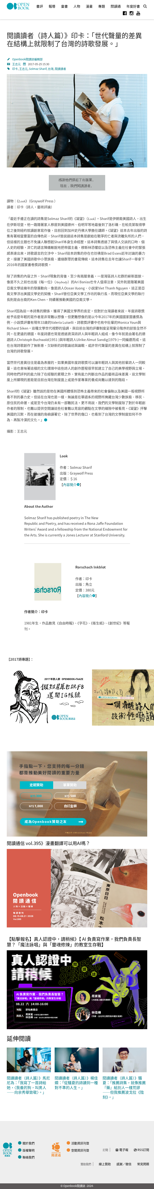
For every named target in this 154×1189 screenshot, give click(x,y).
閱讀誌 (8, 1149)
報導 (52, 6)
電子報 (123, 1149)
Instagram (131, 13)
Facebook (124, 13)
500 (73, 796)
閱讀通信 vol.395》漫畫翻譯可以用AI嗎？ (48, 843)
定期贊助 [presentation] (36, 785)
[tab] (36, 785)
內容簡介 (70, 484)
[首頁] (18, 6)
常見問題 (143, 1164)
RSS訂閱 (143, 1149)
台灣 (51, 69)
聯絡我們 (29, 1157)
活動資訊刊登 (80, 1143)
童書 (64, 6)
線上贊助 (105, 1164)
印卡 (15, 69)
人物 (76, 6)
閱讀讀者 (60, 69)
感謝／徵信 (123, 1164)
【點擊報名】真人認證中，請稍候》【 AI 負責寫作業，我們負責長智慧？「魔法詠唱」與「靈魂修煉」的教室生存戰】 (74, 941)
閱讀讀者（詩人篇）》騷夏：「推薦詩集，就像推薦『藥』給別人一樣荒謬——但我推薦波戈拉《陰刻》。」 (124, 1087)
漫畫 (89, 6)
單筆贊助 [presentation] (70, 785)
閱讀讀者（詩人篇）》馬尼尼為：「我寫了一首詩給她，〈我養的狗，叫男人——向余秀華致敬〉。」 (28, 1085)
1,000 (39, 806)
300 (39, 796)
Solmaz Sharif (38, 69)
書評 (39, 6)
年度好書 (133, 6)
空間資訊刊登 (80, 1150)
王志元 (16, 64)
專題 (101, 6)
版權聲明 (29, 1150)
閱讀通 (116, 6)
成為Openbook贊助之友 (46, 821)
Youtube (138, 13)
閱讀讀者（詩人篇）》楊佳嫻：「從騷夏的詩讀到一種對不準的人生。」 (76, 1082)
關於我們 (29, 1143)
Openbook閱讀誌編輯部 (27, 59)
